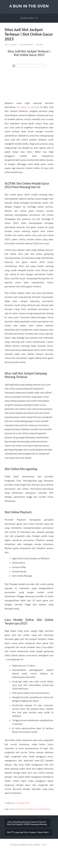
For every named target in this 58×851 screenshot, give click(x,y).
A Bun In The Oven (29, 6)
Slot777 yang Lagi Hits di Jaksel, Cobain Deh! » (28, 832)
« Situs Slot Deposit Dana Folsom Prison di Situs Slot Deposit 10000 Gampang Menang (27, 823)
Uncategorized (22, 803)
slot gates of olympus (28, 107)
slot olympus (44, 809)
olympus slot (32, 809)
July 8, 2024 (11, 45)
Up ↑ (45, 845)
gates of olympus (17, 809)
